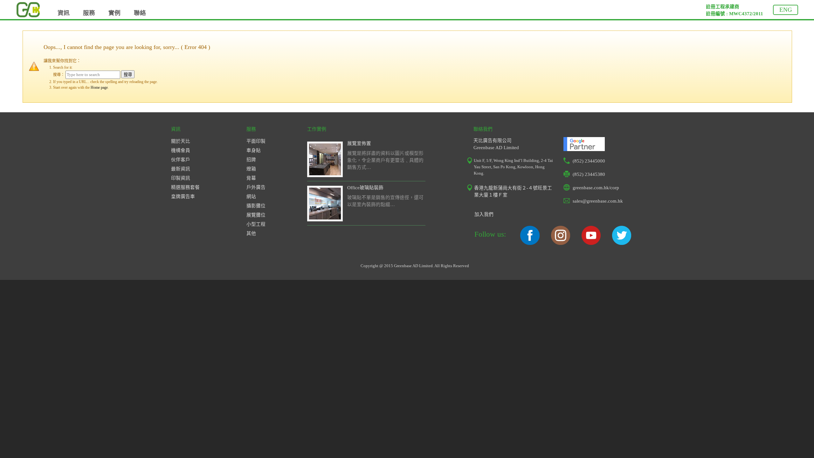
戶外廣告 (256, 187)
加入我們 (483, 214)
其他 (251, 233)
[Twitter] (621, 243)
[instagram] (560, 243)
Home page (99, 87)
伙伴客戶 (180, 159)
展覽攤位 (256, 215)
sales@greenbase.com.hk (598, 201)
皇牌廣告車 (183, 196)
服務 (89, 13)
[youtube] (591, 243)
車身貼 (253, 150)
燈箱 (251, 168)
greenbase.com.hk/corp (596, 187)
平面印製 (256, 141)
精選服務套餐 (185, 187)
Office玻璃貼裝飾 (365, 187)
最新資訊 (180, 168)
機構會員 (180, 150)
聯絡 (140, 13)
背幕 (251, 178)
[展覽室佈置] (325, 173)
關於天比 (180, 141)
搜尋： (59, 75)
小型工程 (256, 224)
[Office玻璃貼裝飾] (325, 217)
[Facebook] (529, 243)
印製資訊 (180, 178)
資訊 (64, 13)
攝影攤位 (256, 205)
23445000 (595, 160)
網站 (251, 196)
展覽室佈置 (359, 143)
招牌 (251, 159)
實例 (114, 13)
